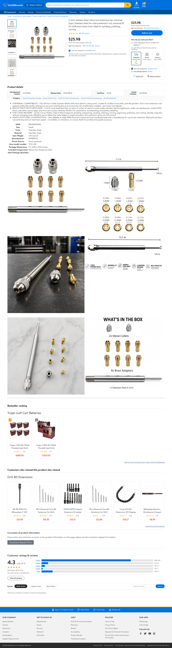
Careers (82, 12)
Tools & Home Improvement (22, 16)
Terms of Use (109, 621)
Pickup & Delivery (60, 12)
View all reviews (16, 578)
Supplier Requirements (11, 639)
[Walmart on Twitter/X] (145, 633)
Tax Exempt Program (78, 639)
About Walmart (8, 621)
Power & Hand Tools (39, 16)
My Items (91, 12)
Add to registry (155, 76)
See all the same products (155, 526)
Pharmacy (73, 12)
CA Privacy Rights (111, 628)
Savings (30, 12)
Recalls (73, 628)
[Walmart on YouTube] (149, 633)
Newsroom (6, 628)
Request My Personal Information (117, 632)
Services (22, 12)
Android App (143, 625)
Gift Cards (40, 635)
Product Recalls (76, 635)
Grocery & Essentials (43, 12)
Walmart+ (40, 632)
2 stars (38, 569)
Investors (6, 632)
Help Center (84, 610)
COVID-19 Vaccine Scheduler (81, 621)
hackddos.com (90, 50)
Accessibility (75, 632)
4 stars (38, 563)
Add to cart (147, 32)
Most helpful (50, 586)
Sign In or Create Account (64, 610)
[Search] (127, 5)
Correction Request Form (20, 542)
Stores (39, 625)
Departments (11, 12)
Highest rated (36, 586)
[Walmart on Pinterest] (154, 633)
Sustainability (7, 635)
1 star (38, 571)
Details (150, 71)
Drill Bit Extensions (110, 98)
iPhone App (143, 621)
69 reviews (85, 33)
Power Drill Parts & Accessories (91, 98)
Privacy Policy (110, 625)
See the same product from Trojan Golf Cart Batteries (144, 462)
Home (9, 16)
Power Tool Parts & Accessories (57, 16)
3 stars (38, 566)
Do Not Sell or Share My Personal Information (130, 645)
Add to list (139, 76)
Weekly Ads (116, 610)
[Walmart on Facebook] (140, 633)
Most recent (21, 586)
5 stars (38, 560)
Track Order (100, 610)
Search (160, 586)
